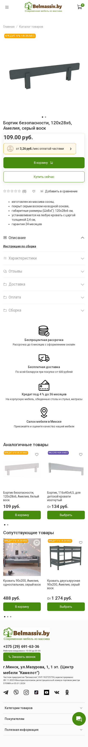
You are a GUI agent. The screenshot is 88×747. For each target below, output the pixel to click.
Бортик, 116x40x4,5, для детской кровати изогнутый (64, 496)
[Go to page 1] (4, 524)
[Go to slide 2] (45, 117)
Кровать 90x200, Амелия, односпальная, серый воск (22, 582)
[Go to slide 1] (42, 117)
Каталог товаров (31, 26)
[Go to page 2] (7, 524)
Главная (9, 26)
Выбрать (66, 515)
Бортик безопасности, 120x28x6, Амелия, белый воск (21, 496)
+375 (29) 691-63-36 (21, 646)
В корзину (22, 515)
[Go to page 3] (10, 616)
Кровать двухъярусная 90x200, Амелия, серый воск (63, 584)
